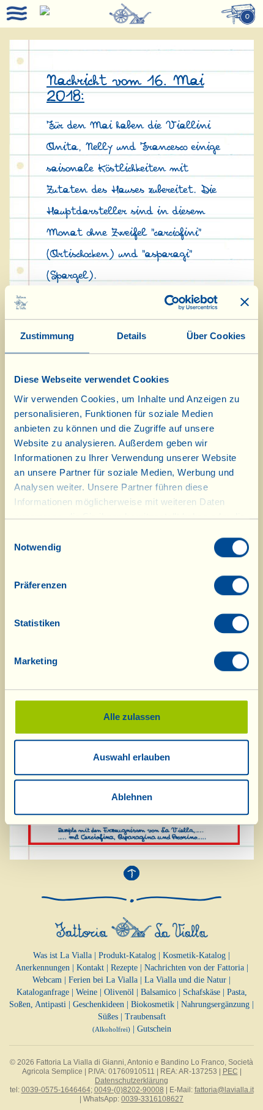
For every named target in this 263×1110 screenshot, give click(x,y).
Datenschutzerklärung (131, 1080)
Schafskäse (201, 992)
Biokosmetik (152, 1004)
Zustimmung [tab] (47, 336)
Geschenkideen (98, 1004)
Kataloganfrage (43, 992)
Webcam (47, 979)
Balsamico (158, 992)
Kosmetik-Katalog (194, 955)
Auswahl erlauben (131, 757)
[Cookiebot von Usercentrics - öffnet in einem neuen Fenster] (165, 302)
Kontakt (90, 967)
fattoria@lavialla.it (224, 1090)
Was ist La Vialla (62, 955)
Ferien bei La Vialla (103, 979)
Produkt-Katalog (127, 955)
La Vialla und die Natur (185, 979)
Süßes (108, 1016)
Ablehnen (131, 797)
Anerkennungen (42, 967)
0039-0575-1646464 (56, 1090)
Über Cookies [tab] (216, 336)
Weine (86, 992)
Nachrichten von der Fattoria (194, 967)
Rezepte (124, 967)
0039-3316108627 (152, 1099)
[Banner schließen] (244, 302)
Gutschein (154, 1028)
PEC (230, 1071)
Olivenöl (119, 992)
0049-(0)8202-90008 (129, 1090)
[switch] (231, 585)
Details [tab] (132, 336)
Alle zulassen (131, 716)
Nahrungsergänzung (215, 1004)
